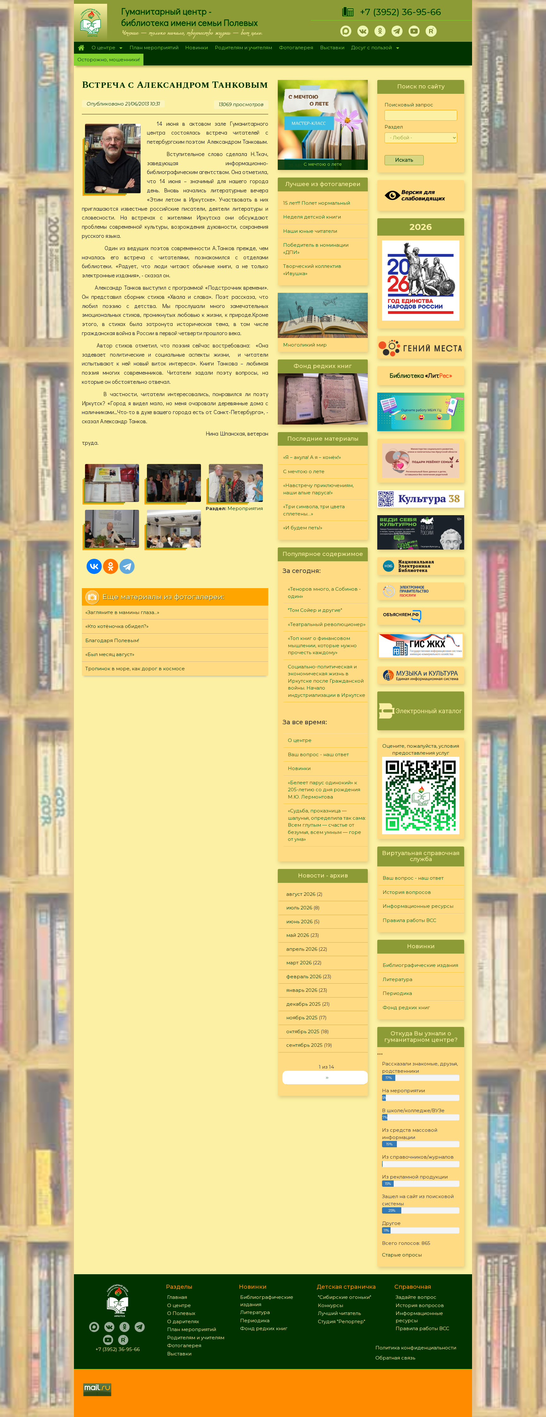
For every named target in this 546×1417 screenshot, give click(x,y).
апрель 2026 (301, 949)
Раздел (394, 127)
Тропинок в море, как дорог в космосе (135, 669)
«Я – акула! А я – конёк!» (312, 457)
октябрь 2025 (302, 1031)
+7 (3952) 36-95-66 (400, 12)
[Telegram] (127, 566)
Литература (397, 979)
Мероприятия (245, 508)
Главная (81, 48)
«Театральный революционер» (327, 624)
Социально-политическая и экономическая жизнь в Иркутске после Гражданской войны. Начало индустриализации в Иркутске (326, 681)
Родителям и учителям (243, 48)
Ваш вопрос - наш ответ (318, 754)
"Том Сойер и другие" (315, 610)
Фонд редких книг (406, 1007)
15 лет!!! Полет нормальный (316, 203)
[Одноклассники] (110, 566)
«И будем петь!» (302, 528)
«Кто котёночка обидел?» (117, 626)
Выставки (332, 48)
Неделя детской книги (312, 217)
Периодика (397, 993)
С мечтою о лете (304, 471)
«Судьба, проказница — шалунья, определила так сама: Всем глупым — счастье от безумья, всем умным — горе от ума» (327, 825)
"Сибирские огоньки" (344, 1297)
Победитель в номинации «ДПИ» (316, 248)
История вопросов (407, 892)
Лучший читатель (339, 1313)
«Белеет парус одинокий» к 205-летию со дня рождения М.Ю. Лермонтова (324, 790)
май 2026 (297, 935)
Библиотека (421, 375)
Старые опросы (402, 1255)
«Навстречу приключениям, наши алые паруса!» (324, 161)
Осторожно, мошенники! (108, 60)
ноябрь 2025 (302, 1018)
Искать (404, 160)
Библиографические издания (420, 965)
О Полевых (181, 1313)
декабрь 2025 (303, 1004)
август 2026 (300, 894)
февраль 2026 (303, 977)
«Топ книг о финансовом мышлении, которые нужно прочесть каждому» (322, 645)
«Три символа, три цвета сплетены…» (314, 510)
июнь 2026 (299, 922)
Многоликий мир (305, 345)
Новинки (196, 48)
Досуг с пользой (370, 48)
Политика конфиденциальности (415, 1348)
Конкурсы (330, 1305)
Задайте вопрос (416, 1297)
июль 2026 (299, 908)
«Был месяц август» (109, 654)
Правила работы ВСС (409, 920)
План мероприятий (154, 48)
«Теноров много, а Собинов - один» (324, 592)
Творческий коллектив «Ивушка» (312, 269)
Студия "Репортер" (341, 1321)
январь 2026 (301, 990)
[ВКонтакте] (94, 566)
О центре (101, 48)
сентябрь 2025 (304, 1045)
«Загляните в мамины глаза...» (122, 612)
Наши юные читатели (310, 231)
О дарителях (183, 1321)
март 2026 (299, 963)
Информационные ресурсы (418, 906)
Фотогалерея (296, 48)
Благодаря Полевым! (112, 640)
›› (327, 1077)
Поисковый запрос (409, 105)
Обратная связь (395, 1358)
